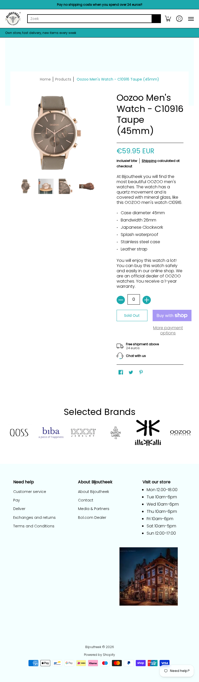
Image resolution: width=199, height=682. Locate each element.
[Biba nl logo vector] (51, 433)
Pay (16, 500)
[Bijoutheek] (13, 18)
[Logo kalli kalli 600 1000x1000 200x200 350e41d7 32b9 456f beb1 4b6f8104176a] (148, 433)
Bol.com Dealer (92, 517)
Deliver (19, 508)
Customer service (29, 491)
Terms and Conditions (33, 526)
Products (63, 79)
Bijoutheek (93, 647)
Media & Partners (93, 508)
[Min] (121, 300)
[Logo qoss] (18, 433)
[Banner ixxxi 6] (83, 433)
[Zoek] (156, 19)
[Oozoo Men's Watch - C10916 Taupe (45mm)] (25, 186)
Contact (85, 500)
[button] (168, 18)
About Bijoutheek (93, 491)
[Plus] (147, 300)
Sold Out (132, 315)
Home (45, 79)
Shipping (149, 161)
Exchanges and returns (34, 517)
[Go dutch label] (115, 433)
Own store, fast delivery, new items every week (40, 33)
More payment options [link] (168, 330)
